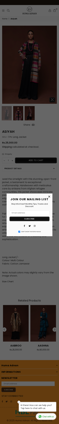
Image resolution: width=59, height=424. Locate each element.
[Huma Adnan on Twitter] (29, 226)
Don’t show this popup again (31, 231)
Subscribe (29, 218)
